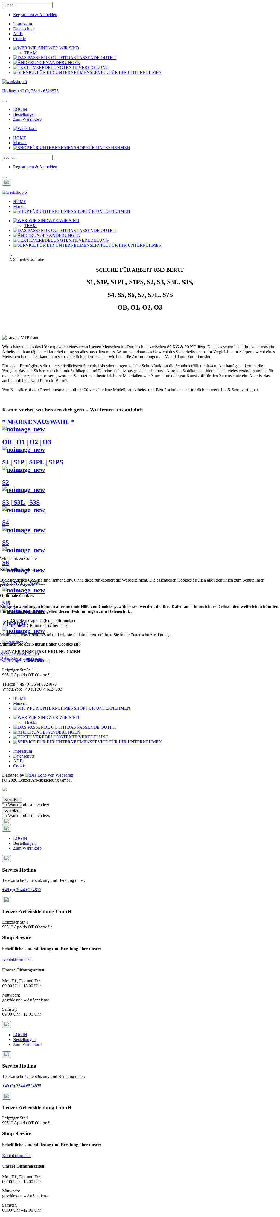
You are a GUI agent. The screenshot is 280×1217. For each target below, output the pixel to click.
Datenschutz (10, 658)
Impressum (33, 658)
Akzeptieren (10, 653)
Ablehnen (30, 653)
